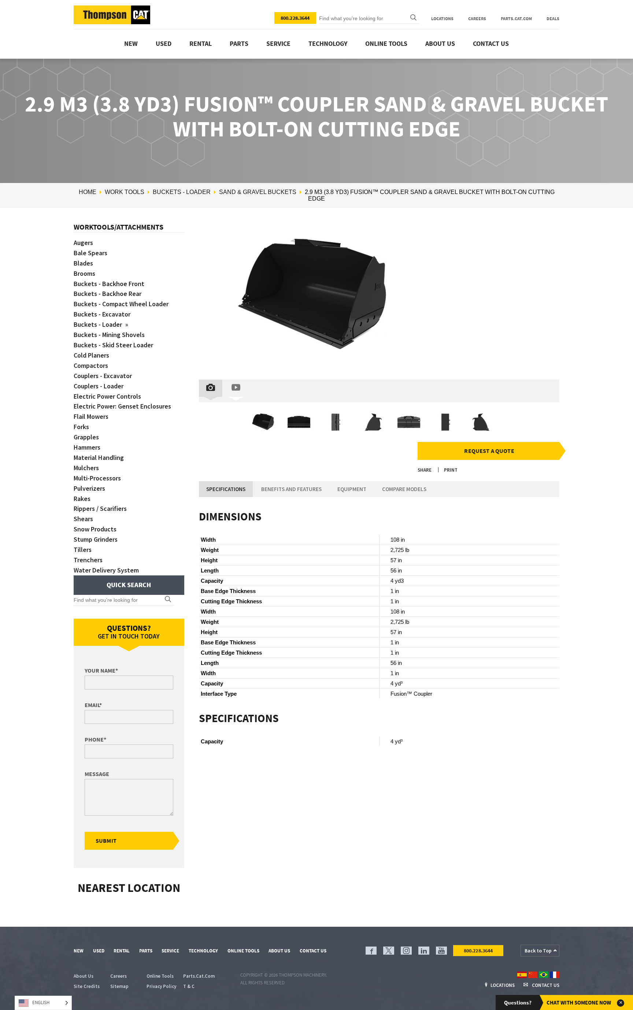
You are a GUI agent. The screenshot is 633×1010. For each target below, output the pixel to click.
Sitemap (119, 986)
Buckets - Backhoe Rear (107, 293)
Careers (477, 18)
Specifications (225, 489)
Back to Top (538, 950)
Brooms (84, 273)
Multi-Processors (97, 478)
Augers (83, 242)
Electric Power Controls (107, 396)
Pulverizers (89, 488)
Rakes (82, 498)
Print (451, 470)
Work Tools (124, 192)
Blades (83, 263)
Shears (83, 519)
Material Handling (99, 457)
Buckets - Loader (182, 192)
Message (97, 773)
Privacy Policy (161, 986)
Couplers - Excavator (103, 376)
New (131, 43)
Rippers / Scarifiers (100, 508)
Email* (93, 705)
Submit (106, 840)
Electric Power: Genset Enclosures (122, 406)
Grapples (86, 437)
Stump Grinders (96, 539)
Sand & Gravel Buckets (257, 192)
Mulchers (86, 468)
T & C (189, 986)
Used (163, 43)
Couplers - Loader (98, 386)
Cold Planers (91, 355)
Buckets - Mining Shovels (109, 334)
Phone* (95, 739)
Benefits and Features (291, 489)
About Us (440, 43)
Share (425, 470)
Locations (442, 18)
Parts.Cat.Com (516, 18)
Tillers (83, 549)
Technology (327, 43)
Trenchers (88, 560)
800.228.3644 (295, 18)
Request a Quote (489, 450)
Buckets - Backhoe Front (109, 283)
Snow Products (95, 529)
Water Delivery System (106, 570)
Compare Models (404, 489)
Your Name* (101, 670)
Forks (81, 426)
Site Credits (87, 986)
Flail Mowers (91, 416)
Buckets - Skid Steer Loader (113, 345)
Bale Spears (90, 253)
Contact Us (491, 43)
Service (278, 43)
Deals (553, 18)
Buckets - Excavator (102, 314)
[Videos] (236, 388)
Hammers (87, 447)
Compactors (91, 365)
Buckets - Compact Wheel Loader (121, 304)
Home (87, 192)
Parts (239, 43)
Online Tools (386, 43)
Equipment (351, 489)
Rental (200, 43)
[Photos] (210, 388)
